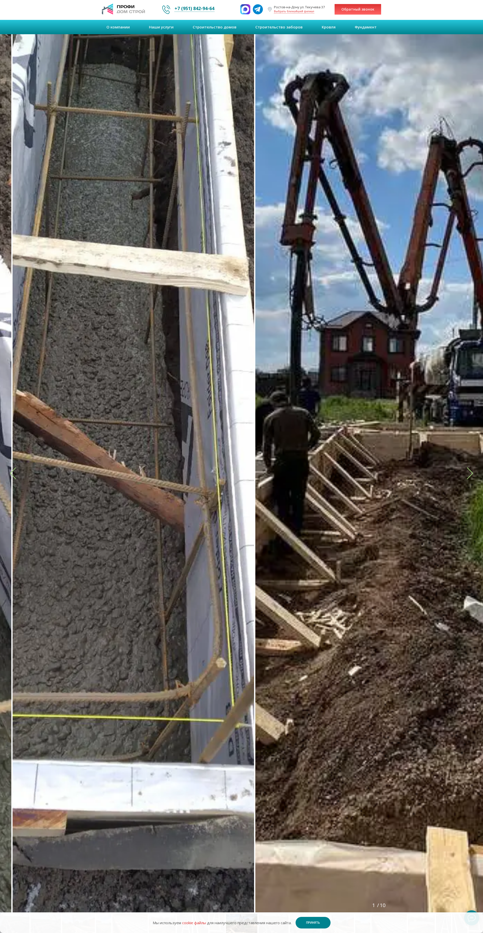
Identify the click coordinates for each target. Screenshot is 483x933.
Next (447, 475)
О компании (118, 26)
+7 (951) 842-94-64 (194, 8)
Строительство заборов (279, 26)
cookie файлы (194, 922)
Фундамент (366, 26)
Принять (313, 922)
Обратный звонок (357, 9)
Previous (36, 475)
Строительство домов (214, 26)
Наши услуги (161, 26)
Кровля (329, 26)
